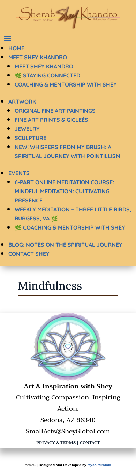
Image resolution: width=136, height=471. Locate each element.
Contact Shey (29, 253)
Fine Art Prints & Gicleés (51, 119)
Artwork (22, 101)
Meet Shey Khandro (37, 57)
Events (19, 173)
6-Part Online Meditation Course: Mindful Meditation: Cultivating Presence (64, 191)
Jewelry (27, 128)
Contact (90, 442)
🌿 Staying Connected (47, 75)
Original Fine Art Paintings (55, 110)
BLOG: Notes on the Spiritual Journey (65, 244)
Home (16, 48)
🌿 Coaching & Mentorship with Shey (70, 227)
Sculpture (30, 137)
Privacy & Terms (56, 442)
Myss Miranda (99, 465)
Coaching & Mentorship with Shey (66, 84)
